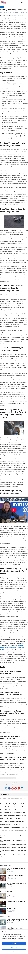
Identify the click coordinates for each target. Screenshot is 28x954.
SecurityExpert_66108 (5, 12)
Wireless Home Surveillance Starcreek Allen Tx (11, 806)
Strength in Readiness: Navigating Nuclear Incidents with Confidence (12, 648)
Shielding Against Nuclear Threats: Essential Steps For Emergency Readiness (15, 928)
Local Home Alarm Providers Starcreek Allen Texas (13, 844)
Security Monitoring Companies (8, 778)
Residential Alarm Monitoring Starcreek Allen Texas (13, 804)
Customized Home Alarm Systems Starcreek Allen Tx (13, 859)
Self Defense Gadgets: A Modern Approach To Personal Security (15, 876)
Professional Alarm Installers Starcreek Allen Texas (13, 798)
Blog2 (2, 7)
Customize (14, 947)
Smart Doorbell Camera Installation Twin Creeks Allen (13, 827)
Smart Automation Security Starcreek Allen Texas (12, 812)
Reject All (14, 951)
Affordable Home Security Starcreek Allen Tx (11, 801)
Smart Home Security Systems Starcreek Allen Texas (13, 815)
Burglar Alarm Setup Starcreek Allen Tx (10, 824)
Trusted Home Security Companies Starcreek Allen (13, 830)
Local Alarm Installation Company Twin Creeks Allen (13, 847)
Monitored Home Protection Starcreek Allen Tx (12, 809)
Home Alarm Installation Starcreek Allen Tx (11, 818)
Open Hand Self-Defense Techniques (16, 901)
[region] (14, 941)
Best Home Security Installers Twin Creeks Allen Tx (13, 821)
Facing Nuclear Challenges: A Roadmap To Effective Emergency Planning (17, 920)
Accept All (14, 943)
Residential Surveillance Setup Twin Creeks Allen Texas (14, 833)
